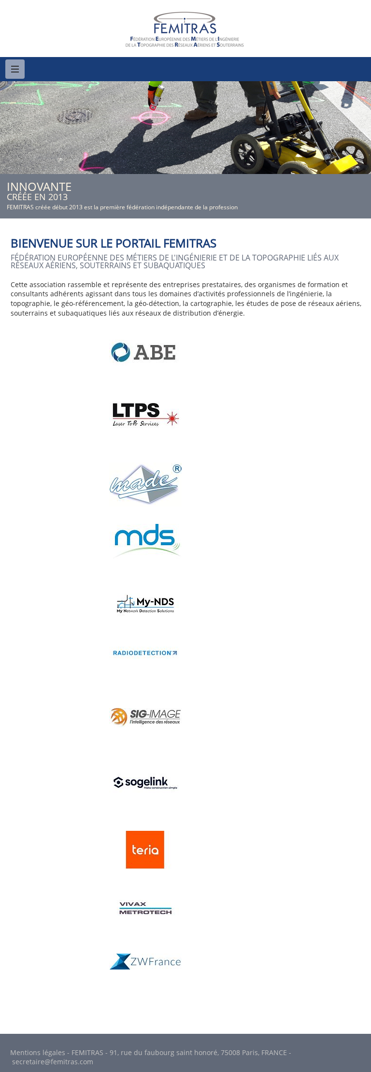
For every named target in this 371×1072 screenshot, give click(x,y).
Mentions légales (37, 1052)
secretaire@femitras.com (52, 1061)
